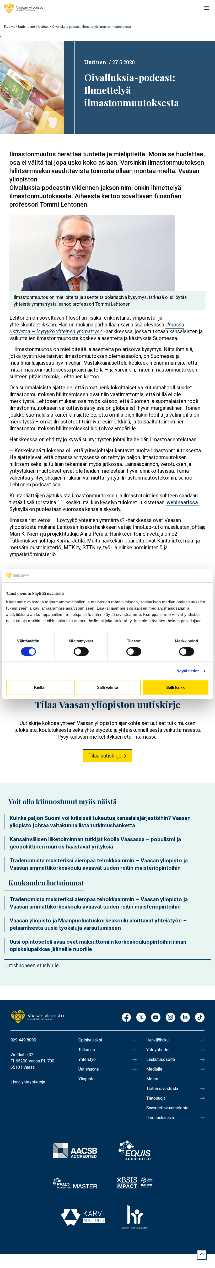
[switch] (81, 651)
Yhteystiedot (158, 1049)
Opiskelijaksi (90, 1040)
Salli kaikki (176, 687)
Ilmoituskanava (160, 1117)
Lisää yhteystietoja (27, 1081)
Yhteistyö (87, 1059)
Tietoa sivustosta (162, 1088)
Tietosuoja (155, 1098)
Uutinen (95, 62)
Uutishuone (26, 27)
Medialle (154, 1069)
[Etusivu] (23, 8)
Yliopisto (86, 1078)
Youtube (155, 1018)
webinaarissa (182, 502)
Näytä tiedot (187, 671)
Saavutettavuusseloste (167, 1107)
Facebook (126, 1018)
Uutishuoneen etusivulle (31, 965)
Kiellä (39, 687)
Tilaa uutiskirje (104, 756)
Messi (152, 1078)
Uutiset (43, 27)
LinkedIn (185, 1018)
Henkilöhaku (157, 1040)
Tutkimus (86, 1049)
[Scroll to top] (202, 1255)
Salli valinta (107, 687)
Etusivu (9, 27)
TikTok (200, 1018)
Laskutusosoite (160, 1059)
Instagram (170, 1018)
